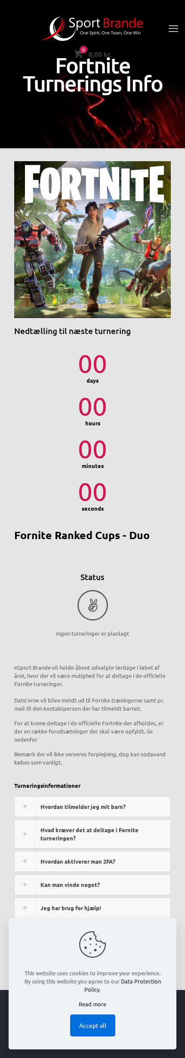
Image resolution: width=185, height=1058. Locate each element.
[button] (92, 806)
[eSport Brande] (92, 28)
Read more (92, 1004)
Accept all (92, 1025)
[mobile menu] (173, 28)
